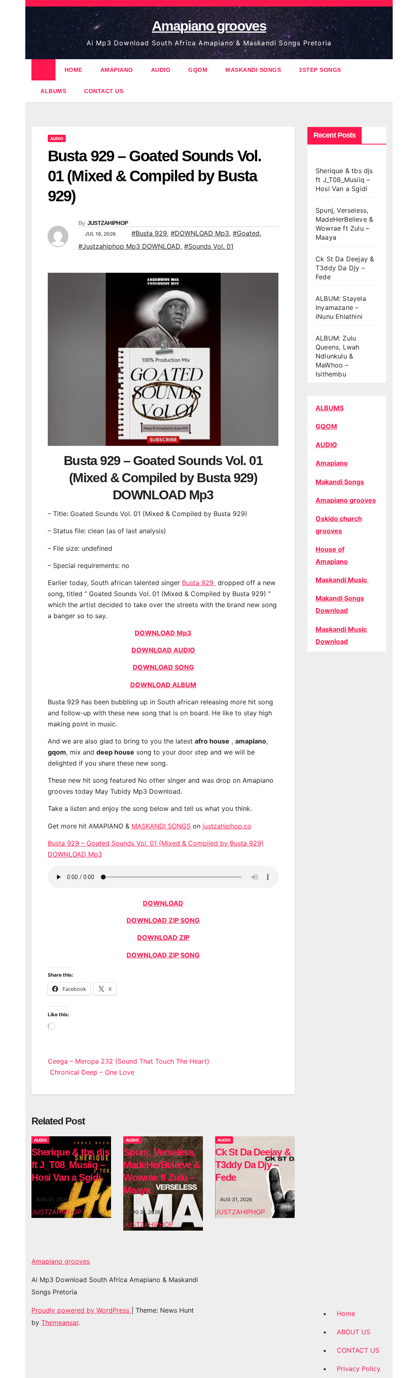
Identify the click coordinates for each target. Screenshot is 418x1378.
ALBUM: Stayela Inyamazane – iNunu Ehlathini (341, 307)
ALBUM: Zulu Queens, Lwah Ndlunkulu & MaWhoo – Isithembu (337, 356)
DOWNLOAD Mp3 (163, 633)
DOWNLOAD (163, 903)
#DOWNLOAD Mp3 (200, 233)
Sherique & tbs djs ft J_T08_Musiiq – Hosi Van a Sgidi (70, 1164)
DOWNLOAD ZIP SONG (163, 920)
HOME (73, 70)
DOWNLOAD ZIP (163, 937)
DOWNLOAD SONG (163, 667)
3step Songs (320, 70)
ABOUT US (353, 1332)
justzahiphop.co (226, 826)
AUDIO (161, 70)
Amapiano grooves (209, 25)
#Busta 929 (149, 233)
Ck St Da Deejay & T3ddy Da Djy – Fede (253, 1164)
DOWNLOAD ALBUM (163, 685)
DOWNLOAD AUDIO (163, 650)
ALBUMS (53, 91)
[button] (380, 80)
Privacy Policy (358, 1369)
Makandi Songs (340, 482)
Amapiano (332, 463)
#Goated (246, 233)
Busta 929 (199, 583)
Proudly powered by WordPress (81, 1310)
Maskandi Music (342, 580)
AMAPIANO (116, 70)
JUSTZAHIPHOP (107, 223)
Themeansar (59, 1322)
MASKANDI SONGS (253, 70)
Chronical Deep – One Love (91, 1072)
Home (346, 1313)
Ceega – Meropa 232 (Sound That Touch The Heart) (128, 1061)
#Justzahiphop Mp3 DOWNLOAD (129, 246)
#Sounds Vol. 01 (208, 246)
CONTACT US (103, 91)
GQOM (197, 70)
